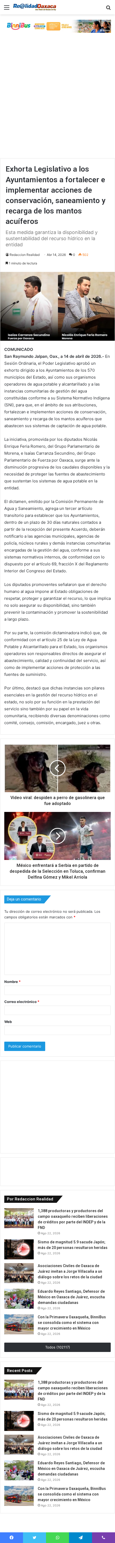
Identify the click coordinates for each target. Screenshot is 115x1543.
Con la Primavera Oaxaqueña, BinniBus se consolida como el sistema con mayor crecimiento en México (72, 1322)
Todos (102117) (57, 1347)
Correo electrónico (21, 1001)
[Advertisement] (57, 98)
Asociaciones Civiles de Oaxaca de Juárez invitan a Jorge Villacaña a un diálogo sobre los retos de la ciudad (70, 1271)
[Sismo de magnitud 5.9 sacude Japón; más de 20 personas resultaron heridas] (19, 1249)
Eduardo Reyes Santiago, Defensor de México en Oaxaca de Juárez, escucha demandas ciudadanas (71, 1297)
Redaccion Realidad (25, 255)
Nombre (12, 981)
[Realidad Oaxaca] (34, 7)
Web (8, 1022)
